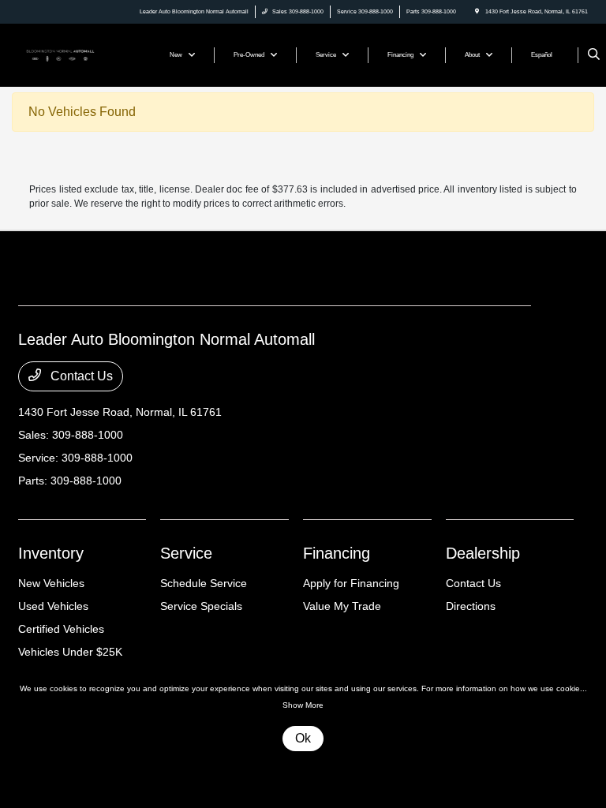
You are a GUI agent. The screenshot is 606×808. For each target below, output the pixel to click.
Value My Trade (342, 606)
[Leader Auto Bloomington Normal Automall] (60, 54)
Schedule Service (203, 583)
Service (186, 553)
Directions (471, 606)
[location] (477, 11)
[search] (594, 55)
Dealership (483, 553)
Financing (336, 553)
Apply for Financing (351, 583)
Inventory (51, 553)
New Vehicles (51, 583)
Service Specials (201, 606)
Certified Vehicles (61, 629)
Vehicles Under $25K (70, 651)
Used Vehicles (53, 606)
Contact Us (80, 376)
